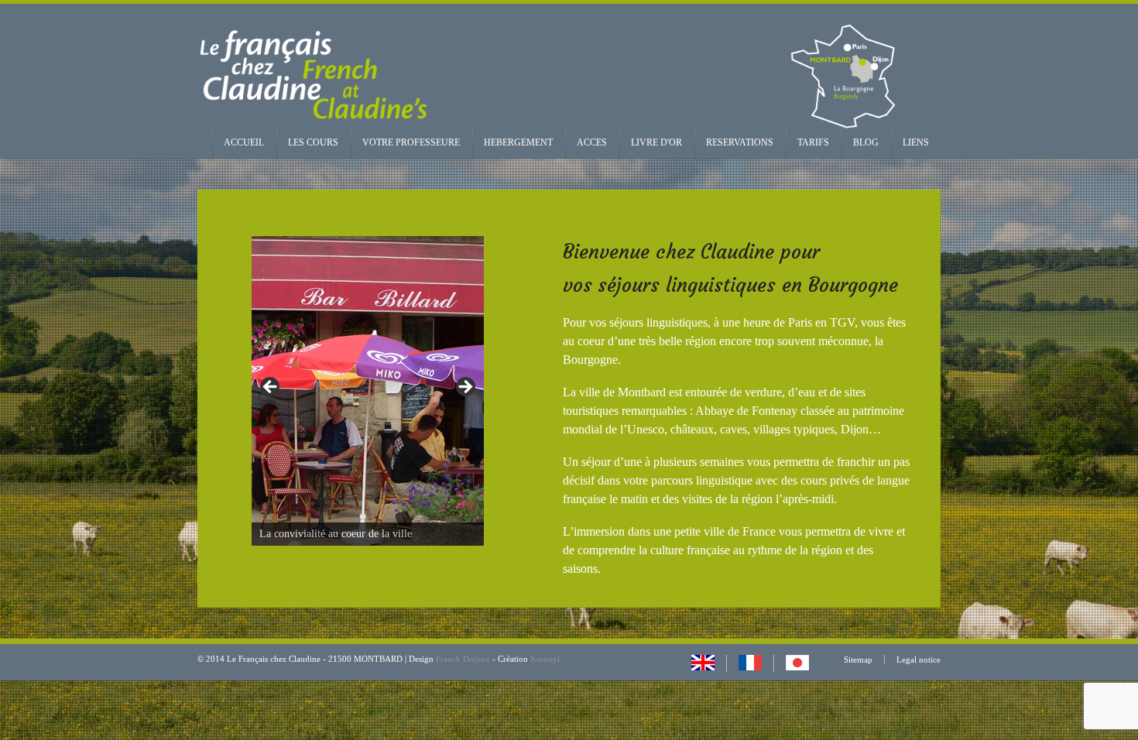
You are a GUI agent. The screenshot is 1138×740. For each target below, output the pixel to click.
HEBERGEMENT (518, 142)
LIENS (916, 142)
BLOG (866, 142)
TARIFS (813, 142)
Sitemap (858, 659)
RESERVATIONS (739, 142)
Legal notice (918, 659)
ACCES (592, 142)
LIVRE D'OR (656, 142)
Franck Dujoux (463, 658)
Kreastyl (545, 658)
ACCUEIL (244, 142)
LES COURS (313, 142)
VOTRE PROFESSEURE (411, 142)
